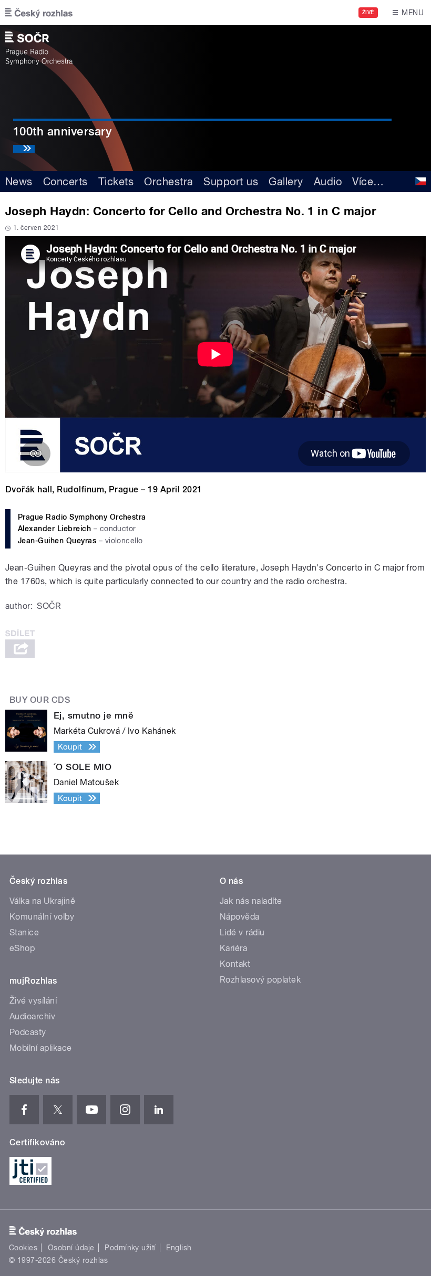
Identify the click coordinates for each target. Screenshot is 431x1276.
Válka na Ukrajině (42, 901)
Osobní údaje (71, 1247)
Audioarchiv (32, 1016)
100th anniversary (62, 131)
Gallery (286, 181)
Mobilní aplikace (40, 1048)
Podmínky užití (130, 1247)
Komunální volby (41, 917)
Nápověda (240, 917)
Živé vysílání (33, 1001)
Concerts (65, 181)
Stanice (24, 932)
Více (368, 181)
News (19, 181)
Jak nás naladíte (251, 901)
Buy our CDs (39, 700)
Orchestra (168, 181)
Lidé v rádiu (242, 932)
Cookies (23, 1247)
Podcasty (27, 1032)
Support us (230, 181)
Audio (328, 181)
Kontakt (235, 964)
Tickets (116, 181)
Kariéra (233, 948)
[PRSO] (39, 48)
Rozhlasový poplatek (260, 980)
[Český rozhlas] (39, 12)
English (178, 1247)
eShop (22, 948)
